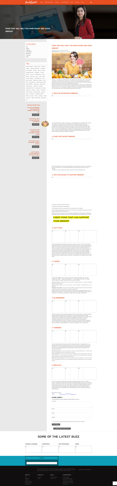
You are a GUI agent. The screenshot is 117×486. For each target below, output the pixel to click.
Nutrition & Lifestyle (28, 482)
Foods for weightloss (29, 78)
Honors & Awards (31, 444)
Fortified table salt (38, 78)
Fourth (43, 78)
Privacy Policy (52, 478)
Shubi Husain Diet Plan (39, 93)
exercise (31, 74)
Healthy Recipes (29, 51)
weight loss (41, 95)
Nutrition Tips (28, 53)
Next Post (65, 428)
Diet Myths (35, 70)
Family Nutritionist (38, 74)
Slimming (27, 95)
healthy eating (36, 84)
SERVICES (57, 2)
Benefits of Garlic (37, 66)
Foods (37, 76)
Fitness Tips (32, 76)
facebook (81, 458)
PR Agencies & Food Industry (68, 481)
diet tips (39, 70)
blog (27, 46)
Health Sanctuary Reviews (41, 82)
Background (27, 478)
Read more (35, 114)
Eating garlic (37, 72)
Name (53, 408)
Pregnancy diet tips (36, 91)
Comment (54, 401)
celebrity (27, 68)
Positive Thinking (29, 91)
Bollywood (43, 66)
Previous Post (59, 428)
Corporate (46, 444)
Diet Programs (64, 444)
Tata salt (36, 95)
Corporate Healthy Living (67, 478)
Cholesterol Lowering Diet (34, 68)
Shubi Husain (31, 93)
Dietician (43, 70)
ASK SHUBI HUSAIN (64, 2)
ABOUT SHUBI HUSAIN (49, 2)
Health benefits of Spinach (37, 80)
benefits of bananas (29, 66)
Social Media (65, 484)
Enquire (39, 478)
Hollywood (41, 86)
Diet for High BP (29, 70)
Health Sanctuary (32, 82)
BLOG (82, 2)
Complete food (43, 68)
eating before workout (30, 72)
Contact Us (40, 477)
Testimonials (28, 55)
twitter (84, 458)
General (27, 48)
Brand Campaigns (66, 477)
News (77, 444)
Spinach (32, 95)
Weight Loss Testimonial (36, 97)
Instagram (91, 458)
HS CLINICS (77, 2)
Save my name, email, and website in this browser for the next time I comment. (69, 421)
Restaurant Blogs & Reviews (68, 482)
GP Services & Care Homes (68, 479)
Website (53, 417)
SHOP (72, 2)
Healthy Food (35, 86)
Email (53, 413)
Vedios (27, 56)
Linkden (88, 458)
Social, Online (27, 484)
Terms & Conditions (53, 477)
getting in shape (29, 80)
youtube (86, 458)
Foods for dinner (42, 76)
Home (41, 2)
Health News (28, 50)
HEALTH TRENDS (29, 84)
